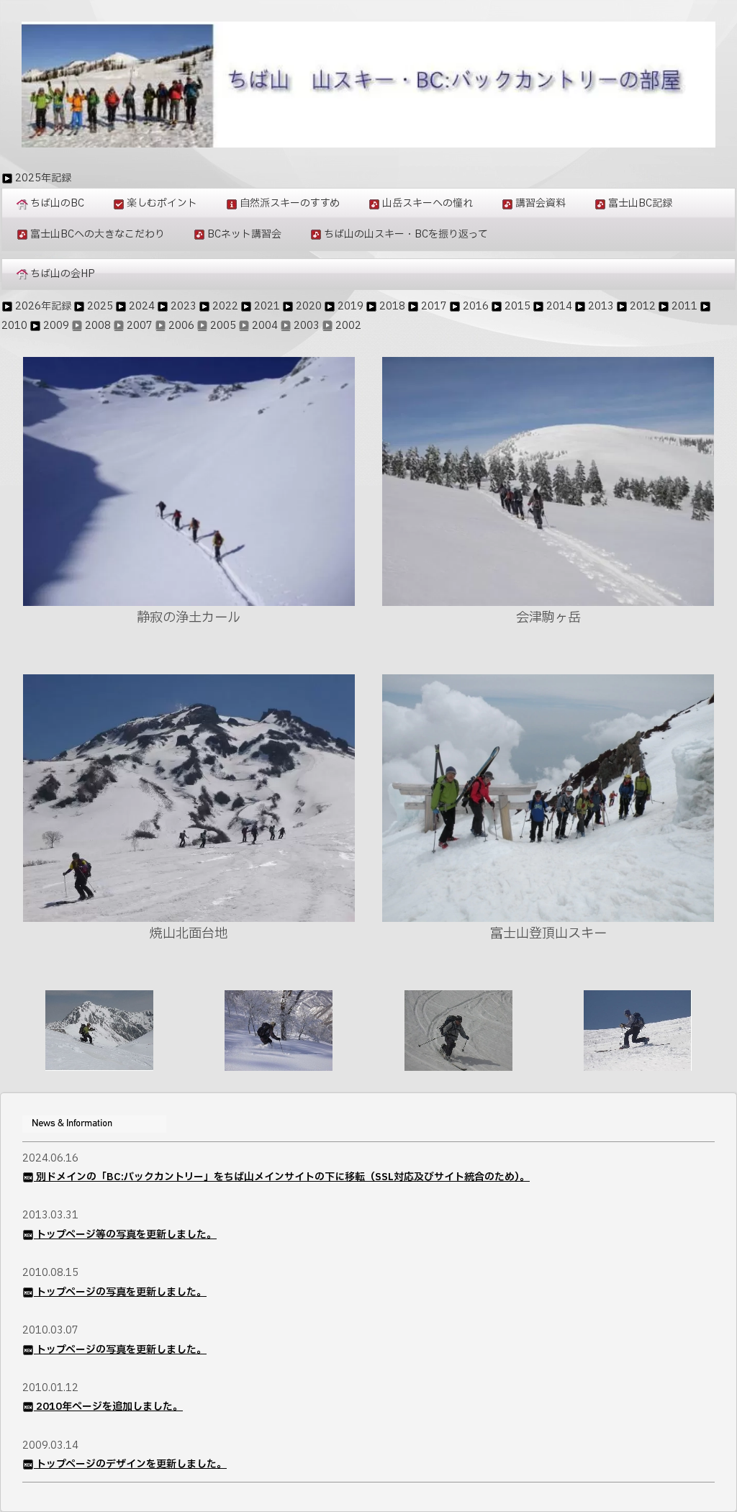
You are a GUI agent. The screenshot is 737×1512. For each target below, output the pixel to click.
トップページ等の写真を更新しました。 (126, 1234)
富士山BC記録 (640, 203)
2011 (684, 306)
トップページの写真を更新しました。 (121, 1292)
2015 (517, 306)
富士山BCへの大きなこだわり (97, 234)
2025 (100, 306)
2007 (140, 325)
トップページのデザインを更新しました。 (131, 1464)
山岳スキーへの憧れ (427, 203)
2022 (225, 306)
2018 (392, 306)
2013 (601, 306)
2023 (183, 306)
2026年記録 (43, 306)
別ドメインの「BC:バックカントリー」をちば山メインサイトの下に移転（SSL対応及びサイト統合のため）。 (283, 1177)
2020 (309, 306)
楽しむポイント (162, 203)
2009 (56, 325)
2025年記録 (43, 178)
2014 (559, 306)
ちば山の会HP (62, 273)
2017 (434, 306)
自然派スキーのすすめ (290, 203)
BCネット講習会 (244, 234)
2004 (265, 325)
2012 (643, 306)
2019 (350, 306)
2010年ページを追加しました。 (109, 1406)
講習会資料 (540, 203)
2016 (476, 306)
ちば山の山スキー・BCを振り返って (406, 234)
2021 (267, 306)
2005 (223, 325)
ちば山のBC (57, 203)
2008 (98, 325)
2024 (142, 306)
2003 (307, 325)
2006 (181, 325)
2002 (348, 325)
